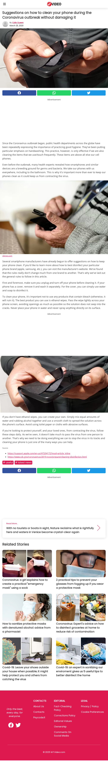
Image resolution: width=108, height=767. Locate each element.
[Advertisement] (54, 119)
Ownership (60, 726)
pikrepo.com (7, 256)
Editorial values (63, 721)
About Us (38, 706)
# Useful (8, 462)
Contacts (38, 712)
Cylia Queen (18, 22)
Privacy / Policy (90, 706)
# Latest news (23, 462)
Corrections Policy (64, 715)
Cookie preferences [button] (92, 712)
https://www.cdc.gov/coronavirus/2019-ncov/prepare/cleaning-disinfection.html (47, 456)
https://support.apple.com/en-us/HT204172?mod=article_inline (39, 453)
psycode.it (39, 717)
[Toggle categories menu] (4, 4)
